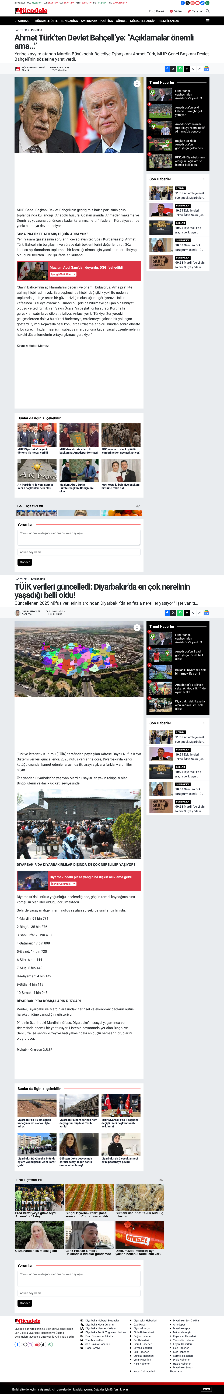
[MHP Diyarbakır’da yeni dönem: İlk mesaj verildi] (37, 435)
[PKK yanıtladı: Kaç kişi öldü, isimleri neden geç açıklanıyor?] (121, 435)
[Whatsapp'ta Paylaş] (180, 69)
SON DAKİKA (69, 21)
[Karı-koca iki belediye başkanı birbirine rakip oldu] (121, 470)
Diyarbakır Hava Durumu (99, 1324)
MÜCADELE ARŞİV (142, 21)
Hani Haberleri (142, 1363)
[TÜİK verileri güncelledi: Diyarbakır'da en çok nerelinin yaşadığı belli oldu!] (79, 659)
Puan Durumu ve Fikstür (99, 1336)
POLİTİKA (106, 21)
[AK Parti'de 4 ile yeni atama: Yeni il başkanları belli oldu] (37, 470)
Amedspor (179, 1324)
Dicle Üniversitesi (144, 1332)
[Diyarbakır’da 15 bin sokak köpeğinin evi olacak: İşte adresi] (37, 1105)
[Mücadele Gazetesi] (31, 11)
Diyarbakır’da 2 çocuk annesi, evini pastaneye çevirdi (120, 1160)
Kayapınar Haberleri (184, 1336)
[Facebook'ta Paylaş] (167, 69)
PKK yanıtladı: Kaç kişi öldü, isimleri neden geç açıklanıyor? (121, 451)
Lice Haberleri (181, 1347)
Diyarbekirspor (142, 1328)
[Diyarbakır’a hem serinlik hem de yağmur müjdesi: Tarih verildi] (79, 1105)
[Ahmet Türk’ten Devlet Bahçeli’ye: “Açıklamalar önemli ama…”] (79, 115)
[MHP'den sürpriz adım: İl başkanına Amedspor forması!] (79, 435)
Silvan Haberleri (143, 1347)
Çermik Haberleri (183, 1355)
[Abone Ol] (206, 68)
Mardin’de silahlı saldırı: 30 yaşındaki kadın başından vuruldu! (190, 265)
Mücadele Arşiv (182, 1332)
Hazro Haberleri (182, 1363)
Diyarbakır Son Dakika (186, 1320)
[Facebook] (17, 1344)
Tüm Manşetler (94, 1340)
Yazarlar (197, 11)
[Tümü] (204, 179)
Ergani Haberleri (182, 1344)
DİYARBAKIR (23, 21)
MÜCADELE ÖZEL (46, 21)
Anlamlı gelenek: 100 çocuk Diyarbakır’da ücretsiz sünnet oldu (190, 195)
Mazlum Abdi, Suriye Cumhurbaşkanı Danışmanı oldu (76, 488)
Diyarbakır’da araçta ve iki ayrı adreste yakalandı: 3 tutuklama (188, 230)
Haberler (21, 30)
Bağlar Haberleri (143, 1336)
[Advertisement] (80, 179)
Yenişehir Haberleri (184, 1340)
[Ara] (207, 11)
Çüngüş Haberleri (144, 1355)
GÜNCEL (121, 21)
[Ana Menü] (207, 21)
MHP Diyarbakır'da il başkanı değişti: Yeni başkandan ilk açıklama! (120, 1123)
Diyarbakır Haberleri (145, 1320)
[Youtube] (37, 1344)
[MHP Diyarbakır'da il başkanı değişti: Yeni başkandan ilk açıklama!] (121, 1105)
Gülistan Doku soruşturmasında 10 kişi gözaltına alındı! (188, 247)
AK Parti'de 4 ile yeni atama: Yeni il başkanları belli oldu (35, 486)
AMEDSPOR (89, 21)
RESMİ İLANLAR (168, 21)
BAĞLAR (180, 223)
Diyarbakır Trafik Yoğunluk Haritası (105, 1332)
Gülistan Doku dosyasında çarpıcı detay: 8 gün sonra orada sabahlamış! (75, 1162)
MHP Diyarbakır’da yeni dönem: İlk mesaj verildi (33, 451)
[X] (24, 1344)
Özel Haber (140, 1324)
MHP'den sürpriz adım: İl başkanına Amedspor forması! (78, 451)
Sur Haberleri (141, 1340)
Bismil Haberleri (143, 1344)
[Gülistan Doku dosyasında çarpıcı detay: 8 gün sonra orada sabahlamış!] (79, 1144)
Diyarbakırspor (181, 1328)
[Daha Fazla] (187, 69)
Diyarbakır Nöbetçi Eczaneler (102, 1320)
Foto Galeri (156, 11)
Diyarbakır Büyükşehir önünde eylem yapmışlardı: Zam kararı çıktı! (37, 1162)
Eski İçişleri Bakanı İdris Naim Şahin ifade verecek (190, 213)
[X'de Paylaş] (173, 69)
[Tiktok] (43, 1344)
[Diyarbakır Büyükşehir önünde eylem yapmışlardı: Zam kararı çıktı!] (37, 1144)
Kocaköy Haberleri (144, 1371)
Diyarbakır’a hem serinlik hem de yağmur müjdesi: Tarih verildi (78, 1123)
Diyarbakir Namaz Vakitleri (101, 1328)
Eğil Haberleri (141, 1352)
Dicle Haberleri (181, 1359)
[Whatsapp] (50, 1344)
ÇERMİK (180, 188)
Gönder (25, 562)
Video (178, 11)
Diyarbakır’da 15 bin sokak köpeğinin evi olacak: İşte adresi (34, 1123)
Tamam (206, 1389)
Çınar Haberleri (142, 1359)
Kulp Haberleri (181, 1352)
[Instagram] (30, 1344)
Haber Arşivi (92, 1347)
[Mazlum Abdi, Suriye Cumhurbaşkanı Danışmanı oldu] (79, 470)
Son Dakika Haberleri (97, 1344)
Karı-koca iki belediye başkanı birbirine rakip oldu (120, 486)
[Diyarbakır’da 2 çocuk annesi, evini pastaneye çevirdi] (121, 1144)
